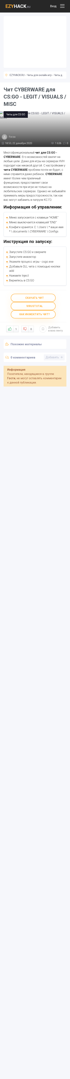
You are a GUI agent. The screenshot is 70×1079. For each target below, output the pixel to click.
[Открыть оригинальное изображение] (35, 129)
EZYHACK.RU (17, 75)
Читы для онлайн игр (39, 75)
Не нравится (31, 329)
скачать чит (34, 297)
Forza (12, 136)
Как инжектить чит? (34, 314)
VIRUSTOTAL (34, 306)
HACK (18, 6)
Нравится (16, 329)
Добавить (55, 329)
